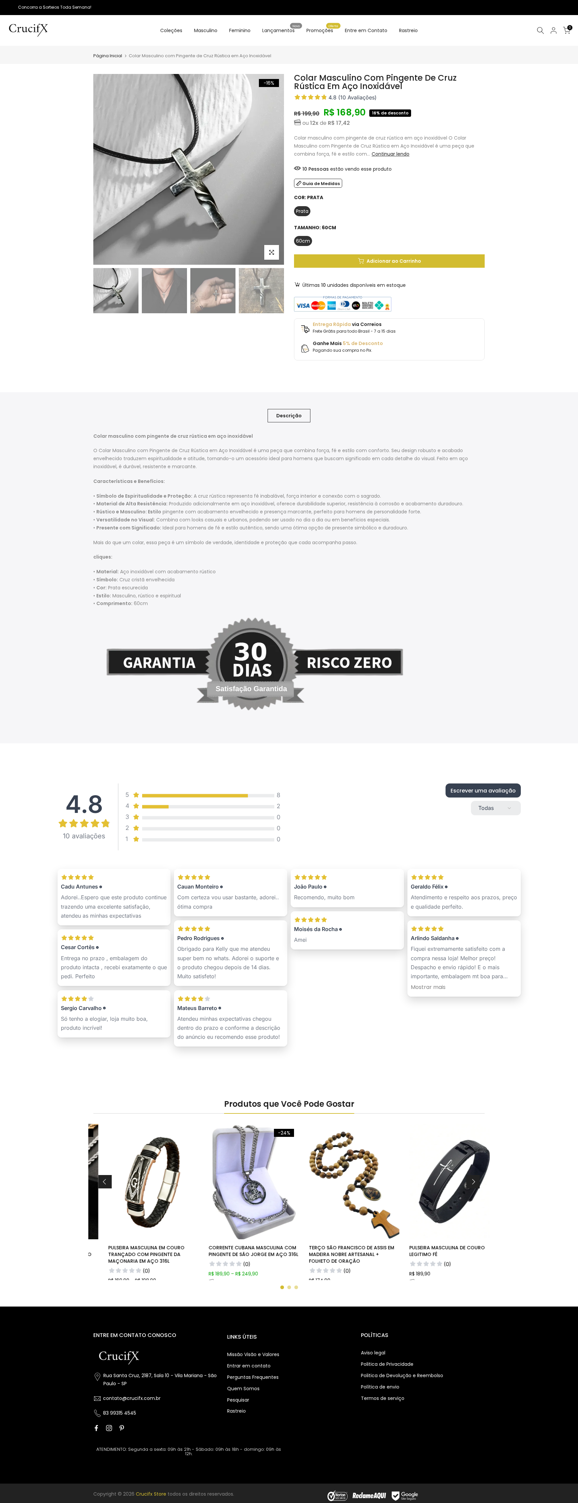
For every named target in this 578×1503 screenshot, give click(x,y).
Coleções (171, 30)
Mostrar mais (428, 987)
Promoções (322, 30)
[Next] (473, 1181)
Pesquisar (238, 1400)
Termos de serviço (382, 1398)
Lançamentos (281, 30)
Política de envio (380, 1387)
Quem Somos (243, 1388)
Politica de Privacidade (387, 1364)
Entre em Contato (366, 30)
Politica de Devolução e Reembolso (402, 1375)
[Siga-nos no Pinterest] (122, 1428)
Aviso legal (373, 1352)
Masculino (205, 30)
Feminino (240, 30)
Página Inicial (107, 56)
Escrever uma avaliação (483, 791)
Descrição (289, 415)
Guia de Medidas (321, 183)
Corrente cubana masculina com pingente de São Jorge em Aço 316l (239, 1251)
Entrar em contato (249, 1365)
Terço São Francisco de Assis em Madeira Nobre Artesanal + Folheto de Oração (337, 1254)
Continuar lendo (390, 154)
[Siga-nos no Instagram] (109, 1428)
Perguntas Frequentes (253, 1377)
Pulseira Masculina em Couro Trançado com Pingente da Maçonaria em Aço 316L (132, 1254)
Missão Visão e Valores (253, 1354)
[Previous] (105, 1181)
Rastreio (408, 30)
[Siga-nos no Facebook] (96, 1428)
